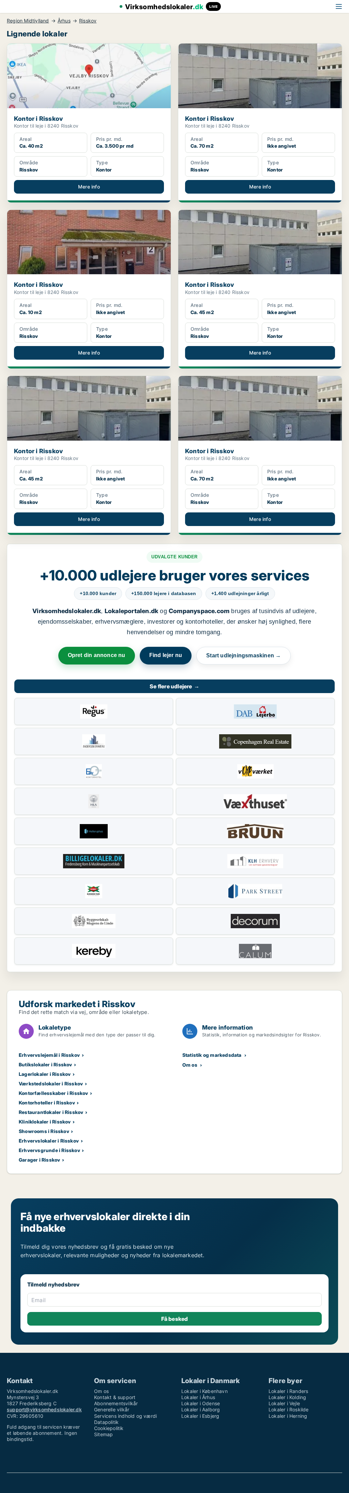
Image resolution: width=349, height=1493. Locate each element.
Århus (64, 20)
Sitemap (103, 1434)
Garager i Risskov (39, 1160)
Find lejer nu (165, 655)
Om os (189, 1065)
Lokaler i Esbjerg (200, 1416)
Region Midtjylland (28, 20)
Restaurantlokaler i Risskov (51, 1112)
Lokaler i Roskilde (289, 1409)
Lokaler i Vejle (284, 1403)
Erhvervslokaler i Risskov (49, 1141)
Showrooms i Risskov (44, 1131)
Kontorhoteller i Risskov (47, 1102)
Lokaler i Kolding (287, 1397)
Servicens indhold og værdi (125, 1416)
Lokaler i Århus (198, 1397)
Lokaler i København (204, 1391)
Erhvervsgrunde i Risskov (49, 1150)
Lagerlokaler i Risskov (45, 1074)
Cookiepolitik (109, 1428)
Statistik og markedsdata (212, 1055)
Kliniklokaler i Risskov (45, 1122)
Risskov (87, 20)
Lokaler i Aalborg (200, 1409)
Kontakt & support (114, 1397)
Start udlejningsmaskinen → (243, 655)
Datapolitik (106, 1422)
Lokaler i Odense (200, 1403)
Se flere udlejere (174, 686)
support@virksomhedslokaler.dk (44, 1409)
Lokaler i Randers (288, 1391)
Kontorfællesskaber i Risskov (53, 1093)
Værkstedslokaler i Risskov (51, 1083)
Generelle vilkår (111, 1409)
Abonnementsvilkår (116, 1403)
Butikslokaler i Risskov (45, 1064)
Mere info (89, 187)
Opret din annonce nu (96, 655)
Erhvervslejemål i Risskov (49, 1055)
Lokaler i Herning (288, 1416)
